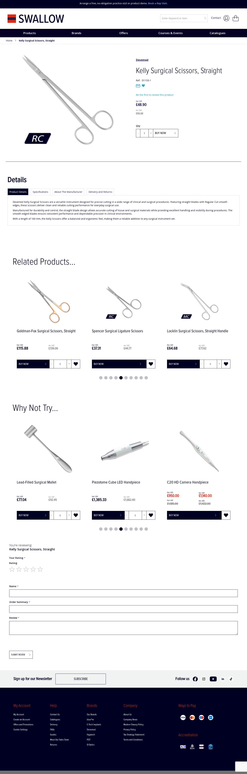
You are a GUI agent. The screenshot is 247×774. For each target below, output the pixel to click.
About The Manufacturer (68, 191)
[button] (75, 364)
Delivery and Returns (100, 191)
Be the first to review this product (155, 94)
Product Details (18, 191)
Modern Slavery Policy (133, 724)
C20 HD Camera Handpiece (188, 482)
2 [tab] (106, 377)
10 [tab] (146, 377)
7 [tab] (131, 377)
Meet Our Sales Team (59, 739)
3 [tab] (111, 377)
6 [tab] (126, 377)
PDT (89, 739)
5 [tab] (121, 377)
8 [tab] (136, 377)
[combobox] (184, 18)
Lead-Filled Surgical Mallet (36, 482)
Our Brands (92, 714)
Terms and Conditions (133, 739)
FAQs (52, 729)
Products (29, 33)
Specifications (40, 191)
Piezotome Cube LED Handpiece (116, 482)
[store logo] (36, 18)
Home (9, 40)
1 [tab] (100, 377)
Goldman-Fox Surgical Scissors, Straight (46, 331)
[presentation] (11, 3)
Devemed (142, 60)
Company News (130, 719)
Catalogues (217, 33)
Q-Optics (90, 744)
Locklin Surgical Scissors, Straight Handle (197, 331)
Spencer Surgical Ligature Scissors (117, 331)
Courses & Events (170, 33)
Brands (76, 33)
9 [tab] (141, 377)
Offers (123, 33)
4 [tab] (116, 377)
